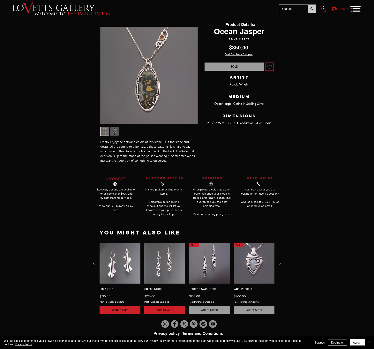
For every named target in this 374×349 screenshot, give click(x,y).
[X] (184, 324)
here (227, 214)
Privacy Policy (23, 344)
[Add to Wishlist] (270, 67)
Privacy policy (167, 333)
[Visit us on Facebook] (174, 324)
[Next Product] (280, 263)
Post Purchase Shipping (239, 54)
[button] (323, 9)
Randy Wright (239, 84)
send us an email (261, 206)
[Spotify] (203, 324)
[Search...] (312, 9)
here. (116, 210)
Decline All (337, 342)
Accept (357, 342)
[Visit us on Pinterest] (194, 324)
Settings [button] (320, 342)
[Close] (369, 342)
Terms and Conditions (202, 333)
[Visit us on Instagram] (165, 324)
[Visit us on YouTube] (213, 324)
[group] (187, 278)
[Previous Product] (94, 263)
